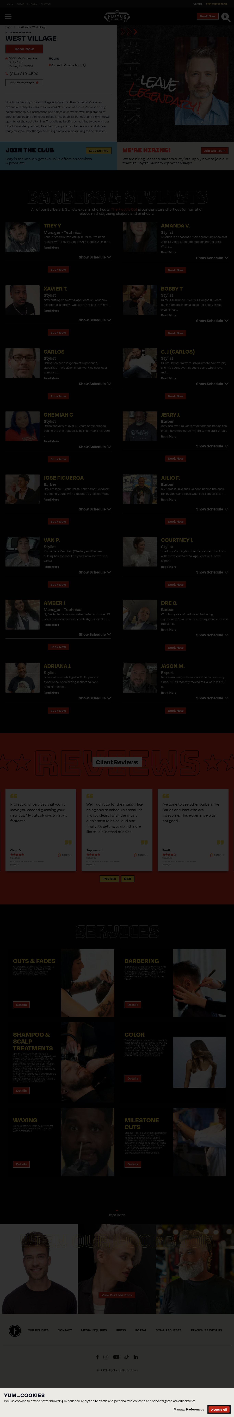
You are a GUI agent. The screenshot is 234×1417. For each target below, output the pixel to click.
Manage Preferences (189, 1409)
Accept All (219, 1409)
